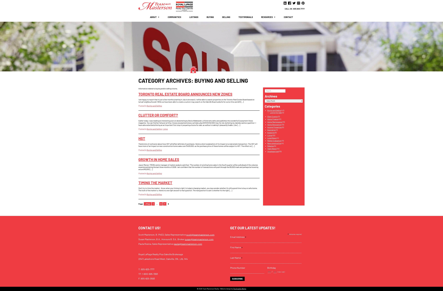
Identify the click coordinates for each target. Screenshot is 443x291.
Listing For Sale (276, 112)
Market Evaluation (274, 141)
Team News (271, 149)
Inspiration (271, 130)
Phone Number (237, 267)
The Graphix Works (239, 289)
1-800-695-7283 (150, 274)
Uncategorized (273, 151)
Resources (267, 17)
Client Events (272, 116)
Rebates (270, 146)
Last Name (236, 257)
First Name (236, 247)
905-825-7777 (147, 269)
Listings (193, 17)
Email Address (238, 237)
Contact (288, 17)
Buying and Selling (154, 106)
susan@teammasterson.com (199, 239)
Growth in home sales (158, 159)
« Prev (147, 204)
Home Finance (272, 119)
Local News (271, 138)
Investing (270, 132)
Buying (210, 17)
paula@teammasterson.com (188, 243)
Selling (226, 17)
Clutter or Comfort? (158, 115)
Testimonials (245, 17)
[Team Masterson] (157, 5)
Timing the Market (155, 182)
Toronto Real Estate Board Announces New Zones (185, 94)
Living (165, 129)
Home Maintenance (274, 122)
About (153, 17)
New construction (274, 143)
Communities (174, 17)
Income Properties (274, 127)
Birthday (271, 267)
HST (141, 138)
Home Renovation (274, 124)
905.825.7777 (299, 9)
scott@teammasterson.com (200, 234)
